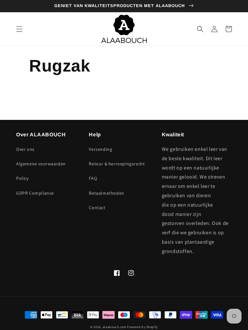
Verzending (100, 149)
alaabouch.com (114, 327)
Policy (22, 178)
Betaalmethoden (106, 193)
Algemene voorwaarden (41, 164)
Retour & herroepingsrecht (117, 164)
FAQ (93, 178)
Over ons (25, 149)
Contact (97, 207)
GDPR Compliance (35, 193)
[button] (19, 29)
